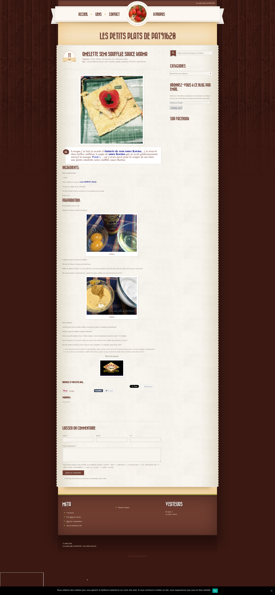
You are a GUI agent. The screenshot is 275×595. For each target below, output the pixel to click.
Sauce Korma (141, 61)
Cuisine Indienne (92, 61)
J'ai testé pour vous (108, 59)
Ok (215, 591)
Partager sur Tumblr (98, 390)
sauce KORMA (85, 182)
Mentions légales (123, 507)
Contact (114, 14)
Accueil (83, 14)
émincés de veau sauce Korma (123, 151)
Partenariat (119, 59)
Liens (98, 14)
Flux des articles (73, 517)
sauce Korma (117, 154)
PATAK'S (132, 61)
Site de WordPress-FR (74, 525)
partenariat (124, 61)
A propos (159, 14)
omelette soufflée (114, 61)
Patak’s (96, 157)
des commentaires (74, 521)
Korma (101, 61)
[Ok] (271, 590)
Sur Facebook (179, 119)
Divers (93, 59)
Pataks (94, 182)
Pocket (71, 391)
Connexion (70, 512)
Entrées (98, 59)
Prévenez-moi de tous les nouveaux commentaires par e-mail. (86, 478)
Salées (126, 59)
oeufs (106, 61)
